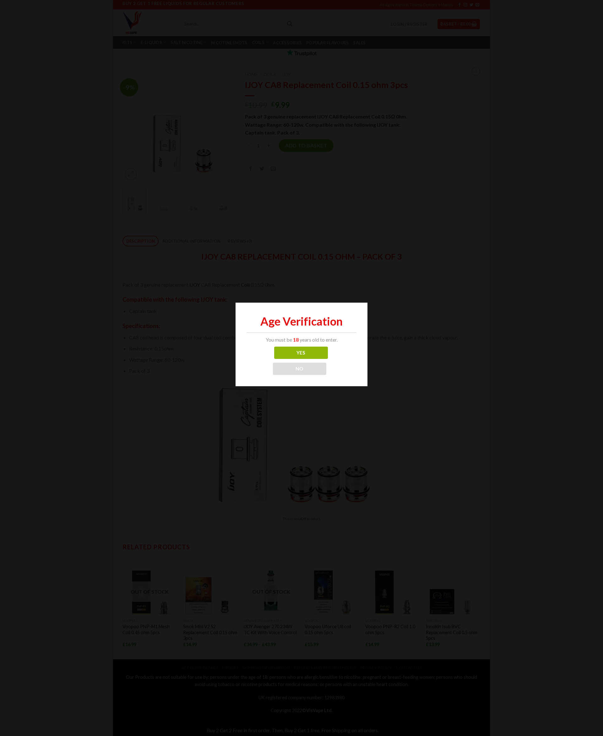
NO (300, 368)
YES (301, 352)
